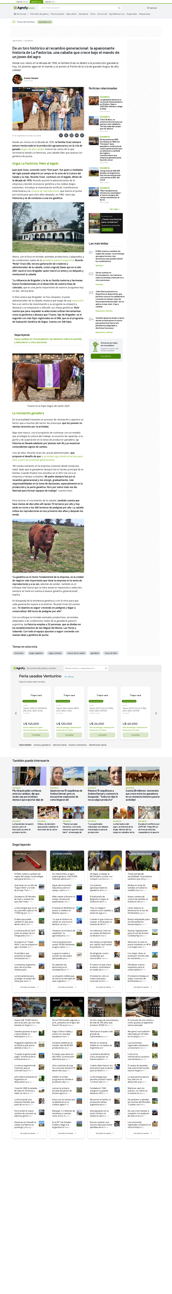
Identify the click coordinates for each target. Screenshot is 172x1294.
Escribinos (107, 230)
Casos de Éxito (111, 653)
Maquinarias (144, 14)
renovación (18, 653)
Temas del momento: (26, 22)
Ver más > (114, 209)
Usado (25, 705)
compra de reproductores (45, 190)
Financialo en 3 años (64, 730)
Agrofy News (17, 41)
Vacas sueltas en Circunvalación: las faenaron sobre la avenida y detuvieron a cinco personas (48, 340)
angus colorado (55, 653)
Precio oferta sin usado (32, 727)
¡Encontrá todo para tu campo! (41, 668)
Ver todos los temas (28, 987)
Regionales (132, 14)
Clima (92, 14)
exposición (77, 300)
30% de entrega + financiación (35, 730)
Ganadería (83, 14)
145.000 (33, 724)
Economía (102, 14)
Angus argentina (36, 653)
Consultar (36, 735)
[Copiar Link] (82, 135)
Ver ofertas (69, 677)
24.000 (99, 724)
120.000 (66, 724)
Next (156, 713)
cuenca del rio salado (76, 653)
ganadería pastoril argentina (58, 260)
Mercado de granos (39, 14)
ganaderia (95, 653)
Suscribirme (106, 356)
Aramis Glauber (31, 78)
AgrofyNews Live (117, 14)
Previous (15, 713)
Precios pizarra (57, 14)
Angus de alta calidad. (33, 149)
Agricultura (71, 14)
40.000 (132, 724)
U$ (25, 724)
